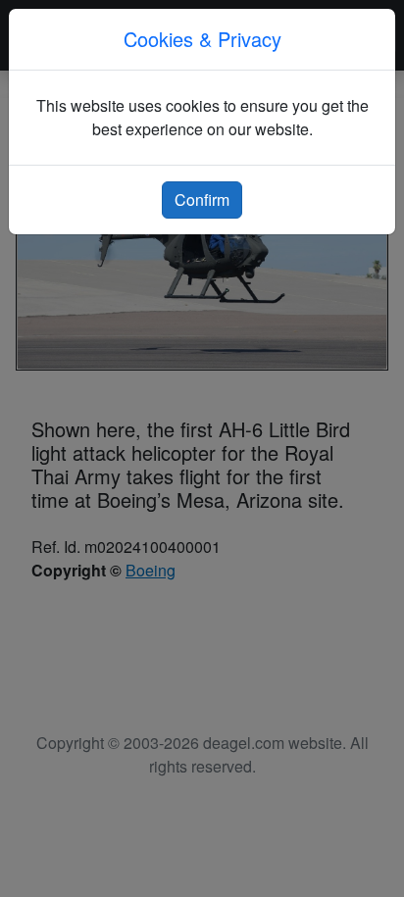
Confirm (202, 199)
